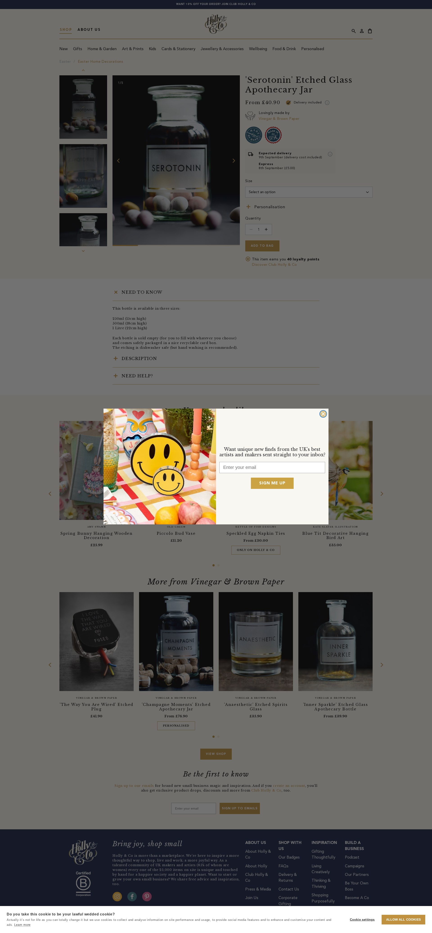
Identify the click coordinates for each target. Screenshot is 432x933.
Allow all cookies (403, 919)
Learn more (22, 924)
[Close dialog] (323, 413)
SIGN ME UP (272, 483)
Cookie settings (362, 919)
